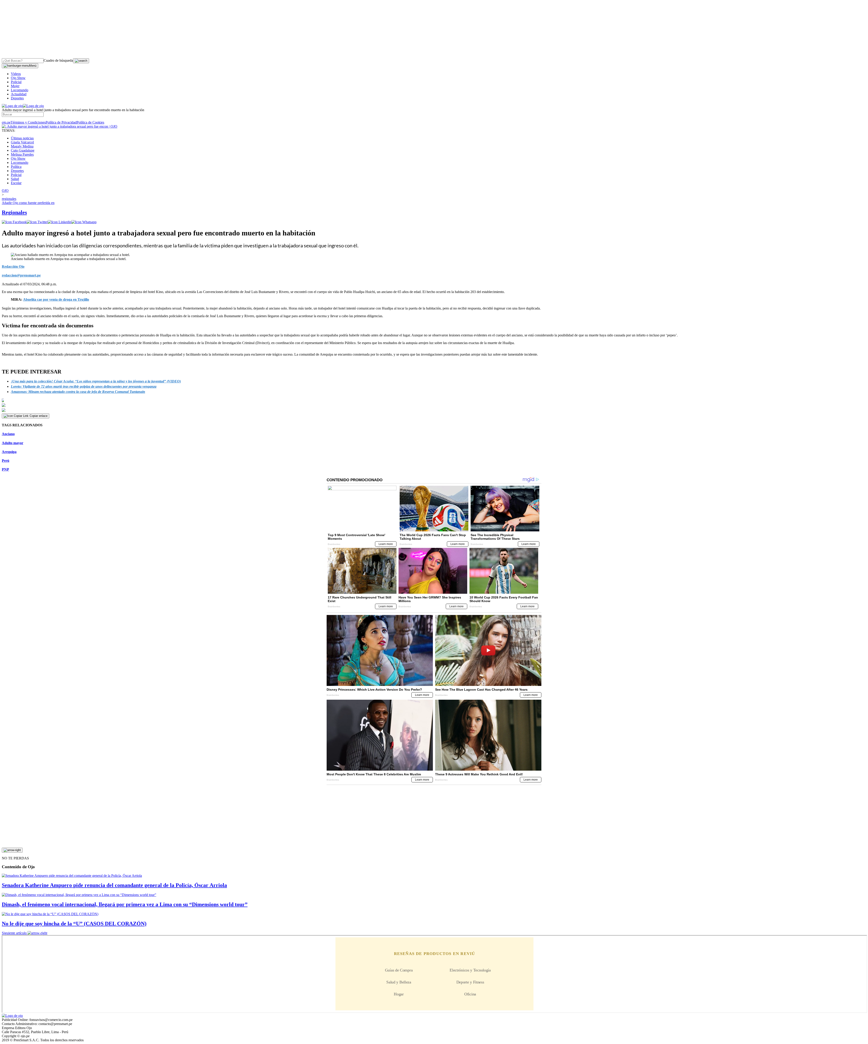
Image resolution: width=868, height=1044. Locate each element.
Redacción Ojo (13, 266)
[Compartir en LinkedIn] (59, 222)
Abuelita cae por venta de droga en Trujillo (56, 299)
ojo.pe (6, 122)
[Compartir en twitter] (37, 222)
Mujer (15, 86)
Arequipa (9, 452)
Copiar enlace (38, 416)
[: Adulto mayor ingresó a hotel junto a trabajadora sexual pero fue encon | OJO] (59, 126)
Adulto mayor (12, 443)
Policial (16, 82)
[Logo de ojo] (12, 106)
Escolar (16, 183)
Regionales (14, 212)
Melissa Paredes (22, 154)
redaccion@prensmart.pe (21, 275)
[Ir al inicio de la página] (12, 850)
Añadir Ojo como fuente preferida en (28, 203)
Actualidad (18, 94)
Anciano (8, 434)
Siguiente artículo (14, 933)
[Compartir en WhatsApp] (84, 222)
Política (16, 167)
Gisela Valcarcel (22, 142)
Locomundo (19, 90)
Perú (5, 460)
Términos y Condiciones (28, 122)
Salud (15, 179)
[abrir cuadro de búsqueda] (81, 60)
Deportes (17, 98)
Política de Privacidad (61, 122)
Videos (16, 74)
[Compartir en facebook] (14, 222)
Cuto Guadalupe (22, 150)
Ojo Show (18, 78)
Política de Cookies (90, 122)
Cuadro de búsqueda (58, 60)
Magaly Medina (22, 146)
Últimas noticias (22, 138)
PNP (5, 469)
